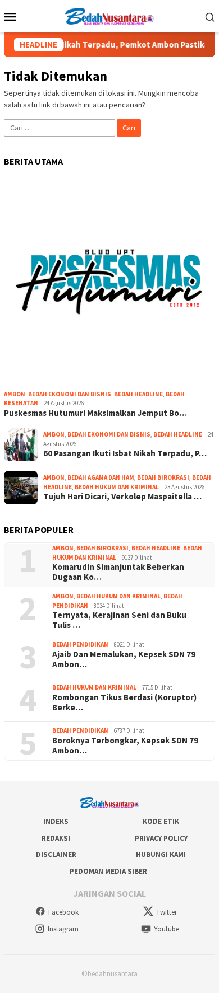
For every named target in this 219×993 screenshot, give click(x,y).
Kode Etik (161, 821)
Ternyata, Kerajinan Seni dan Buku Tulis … (119, 620)
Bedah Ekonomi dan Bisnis (69, 394)
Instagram (63, 929)
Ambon (14, 394)
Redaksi (56, 838)
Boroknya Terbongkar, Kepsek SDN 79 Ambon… (125, 746)
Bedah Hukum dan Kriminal (117, 487)
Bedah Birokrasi (163, 477)
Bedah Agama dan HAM (100, 477)
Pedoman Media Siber (108, 871)
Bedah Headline (138, 394)
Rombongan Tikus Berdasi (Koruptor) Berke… (124, 702)
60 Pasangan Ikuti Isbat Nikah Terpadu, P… (125, 453)
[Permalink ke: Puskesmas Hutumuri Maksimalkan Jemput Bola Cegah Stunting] (109, 280)
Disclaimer (56, 854)
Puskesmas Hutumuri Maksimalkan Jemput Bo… (95, 413)
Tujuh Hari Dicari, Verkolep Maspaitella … (122, 496)
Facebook (63, 912)
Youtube (166, 929)
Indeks (56, 821)
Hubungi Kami (161, 854)
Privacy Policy (161, 838)
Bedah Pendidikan (80, 644)
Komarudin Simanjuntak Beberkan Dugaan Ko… (118, 572)
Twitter (166, 912)
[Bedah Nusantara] (109, 15)
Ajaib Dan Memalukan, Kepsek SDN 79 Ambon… (123, 659)
